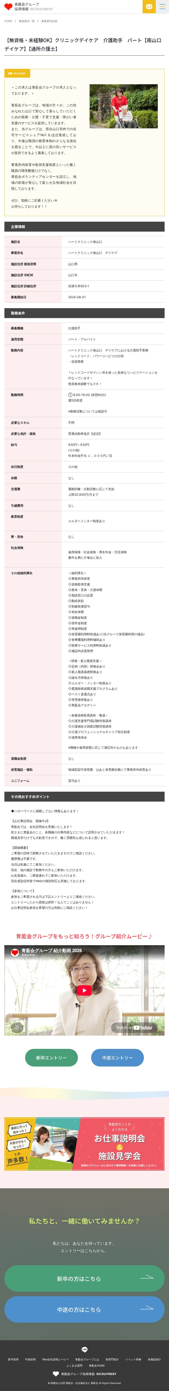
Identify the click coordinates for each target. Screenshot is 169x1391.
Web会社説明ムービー (55, 1359)
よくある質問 (74, 1365)
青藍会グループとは (87, 1359)
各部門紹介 (112, 1359)
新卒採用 (13, 1359)
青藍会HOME (97, 1365)
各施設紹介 (154, 1359)
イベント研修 (133, 1359)
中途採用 (30, 1359)
